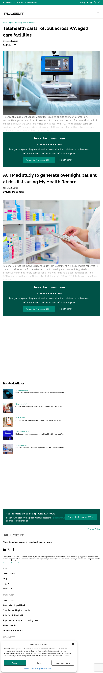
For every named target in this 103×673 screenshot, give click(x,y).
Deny (39, 663)
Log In (6, 583)
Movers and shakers (13, 630)
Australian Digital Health (15, 605)
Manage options (63, 663)
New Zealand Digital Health (16, 610)
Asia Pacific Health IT (13, 615)
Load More (51, 325)
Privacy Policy (93, 529)
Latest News (9, 573)
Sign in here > (66, 159)
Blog (5, 578)
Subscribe (8, 588)
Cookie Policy (29, 668)
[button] (73, 644)
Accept (15, 663)
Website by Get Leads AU (11, 563)
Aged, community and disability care (23, 22)
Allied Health (9, 625)
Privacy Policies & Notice (43, 668)
